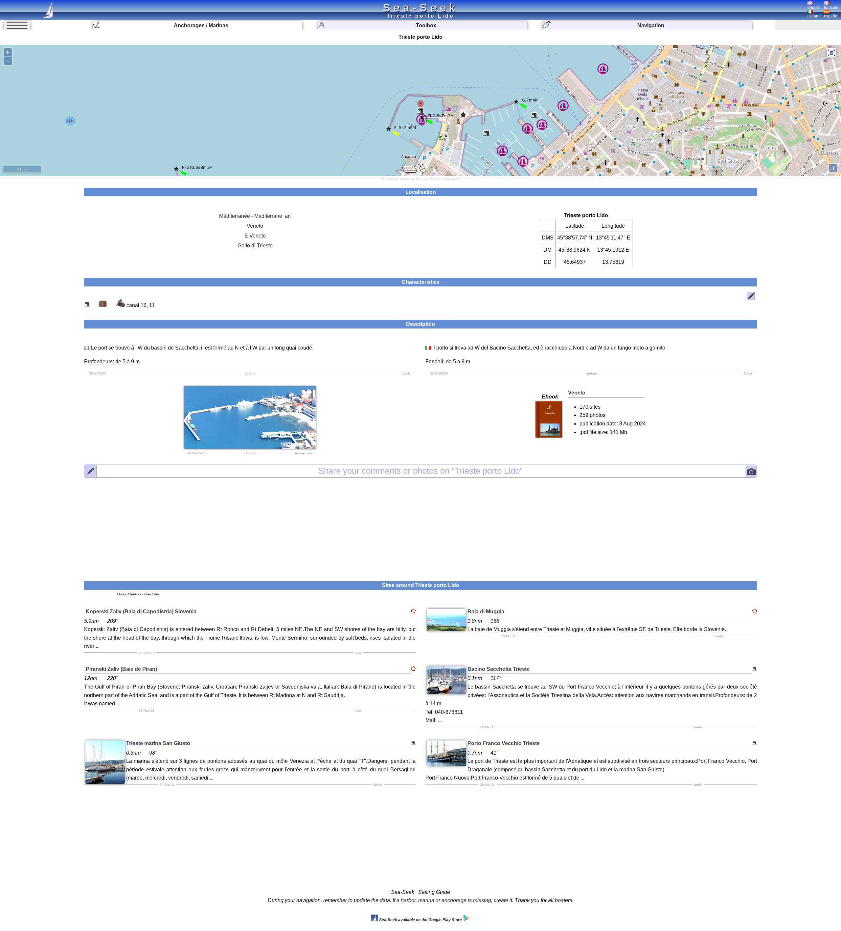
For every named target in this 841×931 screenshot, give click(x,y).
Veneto (255, 226)
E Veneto (255, 235)
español (831, 16)
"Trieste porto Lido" (420, 471)
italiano (814, 16)
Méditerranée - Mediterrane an (255, 216)
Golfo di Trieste (255, 245)
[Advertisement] (420, 525)
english (814, 7)
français (831, 7)
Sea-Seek (420, 7)
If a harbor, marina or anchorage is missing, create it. (453, 900)
